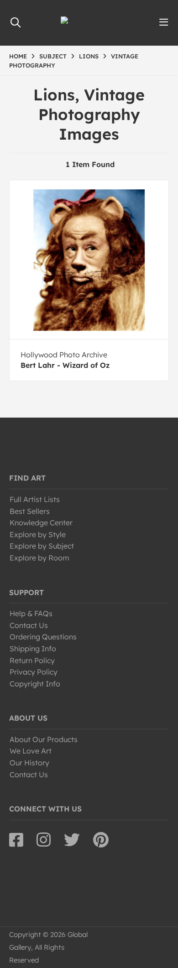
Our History (29, 762)
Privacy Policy (34, 671)
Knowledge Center (41, 522)
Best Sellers (30, 511)
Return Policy (32, 660)
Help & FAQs (31, 613)
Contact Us (29, 625)
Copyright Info (35, 683)
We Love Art (31, 750)
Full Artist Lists (35, 499)
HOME (18, 56)
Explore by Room (39, 557)
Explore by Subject (42, 545)
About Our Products (44, 739)
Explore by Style (38, 534)
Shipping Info (33, 648)
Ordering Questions (43, 636)
